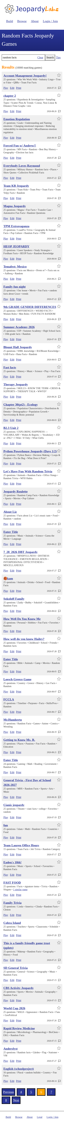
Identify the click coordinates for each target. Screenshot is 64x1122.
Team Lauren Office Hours (21, 845)
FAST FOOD (12, 882)
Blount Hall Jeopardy (17, 347)
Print (18, 87)
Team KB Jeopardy (16, 185)
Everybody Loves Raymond (21, 165)
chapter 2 (9, 95)
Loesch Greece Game (17, 679)
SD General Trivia (15, 968)
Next (16, 1100)
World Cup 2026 (14, 1008)
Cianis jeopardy (13, 805)
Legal (39, 1117)
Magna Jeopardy (14, 206)
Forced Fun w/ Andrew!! (19, 145)
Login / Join (50, 21)
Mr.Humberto (12, 719)
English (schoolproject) (18, 1068)
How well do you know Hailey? (23, 639)
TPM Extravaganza (16, 226)
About (35, 21)
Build (9, 21)
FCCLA (8, 699)
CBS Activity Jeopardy (18, 988)
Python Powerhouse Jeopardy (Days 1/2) (30, 451)
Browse (22, 21)
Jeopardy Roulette (15, 491)
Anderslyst (10, 1048)
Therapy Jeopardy (15, 384)
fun (5, 825)
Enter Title (10, 532)
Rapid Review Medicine (19, 1028)
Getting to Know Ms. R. (19, 740)
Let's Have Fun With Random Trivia (27, 471)
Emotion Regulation (16, 119)
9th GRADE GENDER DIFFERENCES (29, 307)
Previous (8, 1092)
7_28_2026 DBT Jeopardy (20, 552)
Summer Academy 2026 (19, 327)
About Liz (10, 511)
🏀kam (8, 578)
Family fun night (14, 286)
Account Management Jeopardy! (25, 75)
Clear (40, 57)
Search (50, 57)
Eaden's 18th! (12, 862)
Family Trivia (12, 902)
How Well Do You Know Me (22, 619)
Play (5, 87)
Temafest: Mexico (15, 266)
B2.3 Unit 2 (10, 428)
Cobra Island (12, 923)
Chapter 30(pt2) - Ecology (20, 404)
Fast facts (9, 367)
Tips (58, 57)
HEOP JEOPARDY (16, 246)
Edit (12, 87)
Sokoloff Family (13, 598)
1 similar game (20, 889)
